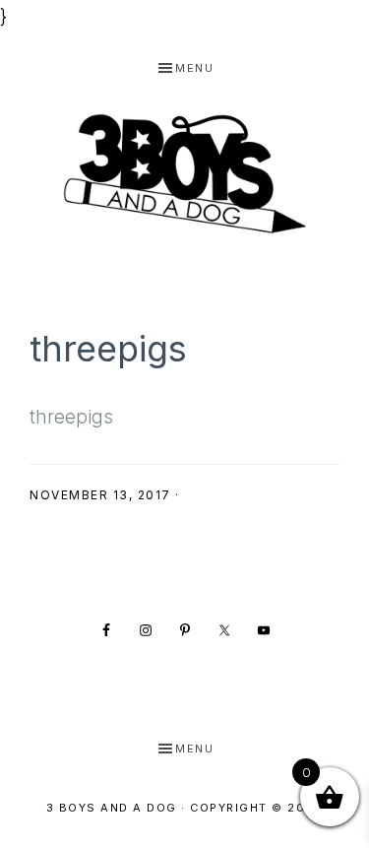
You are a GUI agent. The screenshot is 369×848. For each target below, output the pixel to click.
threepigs (71, 417)
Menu (194, 68)
